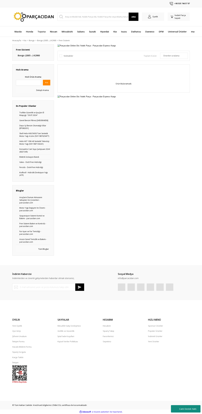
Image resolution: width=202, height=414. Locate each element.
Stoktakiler (68, 55)
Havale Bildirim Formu (22, 346)
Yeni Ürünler (153, 341)
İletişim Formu (18, 341)
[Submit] (79, 287)
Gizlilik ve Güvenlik (66, 331)
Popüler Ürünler (155, 331)
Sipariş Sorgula (19, 352)
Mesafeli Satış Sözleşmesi (69, 325)
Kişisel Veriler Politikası (68, 341)
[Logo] (33, 17)
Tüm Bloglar (43, 249)
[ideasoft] (85, 411)
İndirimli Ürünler (155, 336)
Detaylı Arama (42, 90)
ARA (133, 16)
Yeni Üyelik (17, 325)
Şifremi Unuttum (19, 336)
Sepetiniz (107, 341)
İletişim (15, 362)
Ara (46, 82)
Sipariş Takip (108, 331)
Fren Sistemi (64, 40)
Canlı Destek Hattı (187, 408)
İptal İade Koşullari (66, 336)
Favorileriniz (108, 336)
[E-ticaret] (100, 411)
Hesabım (107, 325)
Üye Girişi (16, 331)
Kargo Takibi (17, 357)
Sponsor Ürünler (155, 325)
